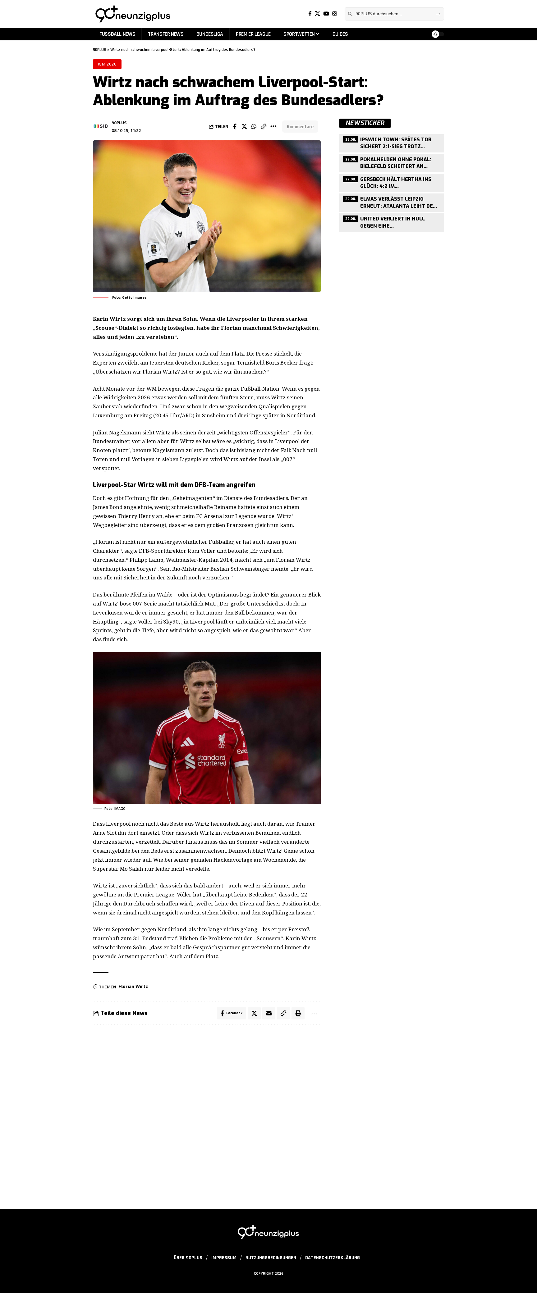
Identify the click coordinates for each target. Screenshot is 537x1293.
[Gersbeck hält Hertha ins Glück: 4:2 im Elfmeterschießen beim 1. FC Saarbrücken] (391, 182)
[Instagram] (334, 13)
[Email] (268, 1013)
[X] (317, 13)
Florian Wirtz (133, 987)
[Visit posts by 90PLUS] (100, 126)
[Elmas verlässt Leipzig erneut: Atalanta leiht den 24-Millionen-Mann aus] (391, 202)
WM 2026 (107, 64)
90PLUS (99, 49)
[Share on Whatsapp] (254, 126)
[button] (263, 126)
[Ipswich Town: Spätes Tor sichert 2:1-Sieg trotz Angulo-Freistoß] (391, 142)
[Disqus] (207, 1113)
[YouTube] (326, 13)
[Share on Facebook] (234, 126)
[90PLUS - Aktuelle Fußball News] (132, 14)
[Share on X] (244, 126)
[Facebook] (310, 13)
